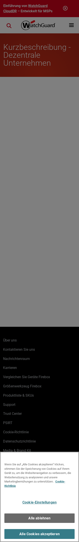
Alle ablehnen (39, 518)
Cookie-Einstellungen (39, 502)
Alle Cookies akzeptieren (39, 534)
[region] (39, 497)
